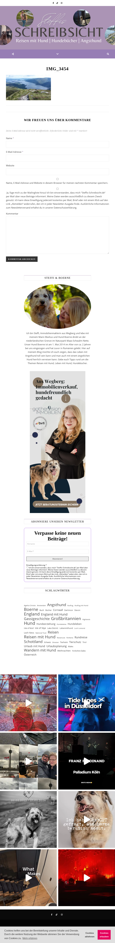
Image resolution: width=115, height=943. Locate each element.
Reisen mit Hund (40, 637)
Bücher (48, 610)
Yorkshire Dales (79, 650)
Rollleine (69, 638)
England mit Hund (54, 614)
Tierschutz (75, 642)
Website (10, 165)
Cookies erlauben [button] (104, 935)
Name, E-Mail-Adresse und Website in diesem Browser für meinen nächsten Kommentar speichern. (57, 182)
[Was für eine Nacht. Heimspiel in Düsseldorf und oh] (28, 702)
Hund (29, 623)
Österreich (30, 654)
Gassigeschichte (37, 619)
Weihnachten (64, 650)
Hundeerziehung (46, 624)
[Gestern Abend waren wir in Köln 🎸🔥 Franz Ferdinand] (86, 761)
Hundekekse (61, 624)
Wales (70, 646)
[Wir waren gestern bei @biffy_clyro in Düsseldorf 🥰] (86, 877)
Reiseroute (61, 638)
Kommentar (12, 213)
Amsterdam (41, 605)
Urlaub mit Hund (34, 646)
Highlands (86, 619)
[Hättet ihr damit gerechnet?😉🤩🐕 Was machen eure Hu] (86, 819)
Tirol (84, 642)
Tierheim (64, 642)
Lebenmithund (66, 628)
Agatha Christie (30, 605)
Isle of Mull (29, 628)
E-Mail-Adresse (14, 151)
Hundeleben (75, 624)
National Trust (40, 633)
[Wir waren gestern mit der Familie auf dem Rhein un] (28, 761)
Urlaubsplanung (56, 646)
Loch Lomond (79, 628)
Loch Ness (29, 632)
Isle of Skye (40, 628)
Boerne (31, 609)
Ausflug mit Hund (81, 605)
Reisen (53, 632)
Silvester (55, 642)
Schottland (33, 641)
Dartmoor (68, 610)
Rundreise (81, 637)
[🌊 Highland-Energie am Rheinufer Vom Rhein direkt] (86, 702)
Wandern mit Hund (40, 650)
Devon (77, 610)
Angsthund (56, 605)
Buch (42, 610)
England (32, 614)
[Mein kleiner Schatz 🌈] (28, 819)
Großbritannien (66, 618)
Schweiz (47, 642)
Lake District (52, 628)
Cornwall (58, 610)
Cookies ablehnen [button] (89, 935)
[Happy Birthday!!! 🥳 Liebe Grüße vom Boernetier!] (28, 877)
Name (10, 138)
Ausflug (70, 605)
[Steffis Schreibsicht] (57, 27)
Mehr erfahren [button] (29, 938)
